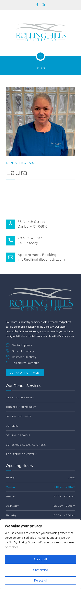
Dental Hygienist (21, 163)
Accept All (40, 559)
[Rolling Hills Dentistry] (41, 32)
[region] (40, 554)
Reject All (40, 580)
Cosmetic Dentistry (21, 406)
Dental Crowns (18, 435)
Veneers (12, 425)
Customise (40, 570)
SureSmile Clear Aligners (26, 444)
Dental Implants (18, 416)
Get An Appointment (25, 372)
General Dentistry (20, 397)
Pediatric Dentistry (21, 454)
